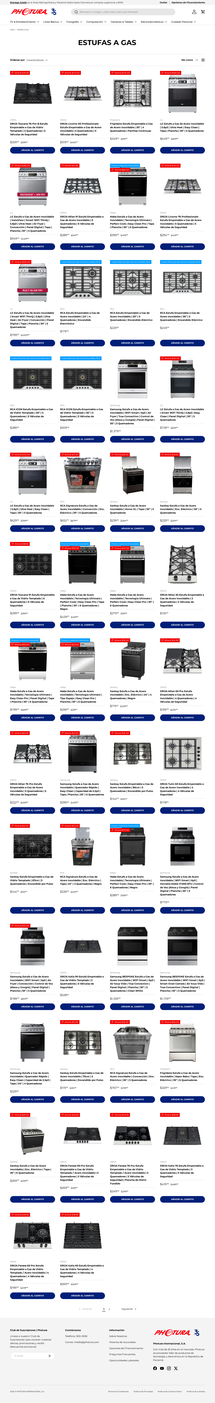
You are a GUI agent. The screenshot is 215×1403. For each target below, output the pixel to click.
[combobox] (123, 12)
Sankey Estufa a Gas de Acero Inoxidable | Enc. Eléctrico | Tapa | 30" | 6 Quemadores (30, 1169)
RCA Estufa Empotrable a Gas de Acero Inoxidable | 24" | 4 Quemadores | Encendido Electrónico (80, 318)
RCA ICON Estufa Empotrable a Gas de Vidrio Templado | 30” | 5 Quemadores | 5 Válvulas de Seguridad (31, 414)
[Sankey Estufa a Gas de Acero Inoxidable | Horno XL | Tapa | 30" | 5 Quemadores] (132, 475)
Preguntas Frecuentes (122, 1354)
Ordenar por (17, 59)
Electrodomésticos (152, 21)
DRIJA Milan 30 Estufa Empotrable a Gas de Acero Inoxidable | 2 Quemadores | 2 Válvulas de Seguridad (182, 600)
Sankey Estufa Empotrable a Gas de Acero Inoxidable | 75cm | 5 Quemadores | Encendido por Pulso (81, 1076)
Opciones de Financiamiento (188, 2)
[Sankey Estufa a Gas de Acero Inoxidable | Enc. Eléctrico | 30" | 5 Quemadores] (182, 475)
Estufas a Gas (22, 30)
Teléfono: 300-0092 (76, 1336)
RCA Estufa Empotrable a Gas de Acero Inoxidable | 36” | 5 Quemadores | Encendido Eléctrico (181, 316)
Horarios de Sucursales (122, 1342)
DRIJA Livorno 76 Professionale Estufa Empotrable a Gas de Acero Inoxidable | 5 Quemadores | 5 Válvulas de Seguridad (180, 222)
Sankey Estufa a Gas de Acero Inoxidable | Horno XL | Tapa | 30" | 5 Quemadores (132, 509)
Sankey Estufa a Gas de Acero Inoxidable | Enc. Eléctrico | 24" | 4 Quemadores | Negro (131, 695)
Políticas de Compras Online (170, 1391)
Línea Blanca (51, 21)
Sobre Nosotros (118, 1336)
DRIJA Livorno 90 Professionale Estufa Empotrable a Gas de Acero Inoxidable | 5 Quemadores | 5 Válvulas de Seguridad (81, 129)
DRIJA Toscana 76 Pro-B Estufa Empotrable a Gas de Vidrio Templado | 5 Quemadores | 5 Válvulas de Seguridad (29, 129)
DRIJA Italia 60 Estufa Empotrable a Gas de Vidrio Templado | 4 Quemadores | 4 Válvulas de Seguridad (82, 1271)
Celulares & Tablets (122, 21)
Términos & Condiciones (118, 1391)
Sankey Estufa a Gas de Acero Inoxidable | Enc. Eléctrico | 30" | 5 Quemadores (180, 509)
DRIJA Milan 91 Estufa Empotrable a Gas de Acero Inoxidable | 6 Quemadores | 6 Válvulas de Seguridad (82, 222)
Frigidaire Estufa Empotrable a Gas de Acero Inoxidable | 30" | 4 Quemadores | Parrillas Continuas (131, 127)
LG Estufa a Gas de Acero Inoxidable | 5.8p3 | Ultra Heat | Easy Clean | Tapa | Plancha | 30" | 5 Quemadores (182, 127)
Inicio (12, 30)
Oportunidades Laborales (124, 1360)
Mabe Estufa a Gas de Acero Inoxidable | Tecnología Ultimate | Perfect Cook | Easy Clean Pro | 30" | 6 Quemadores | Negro (132, 882)
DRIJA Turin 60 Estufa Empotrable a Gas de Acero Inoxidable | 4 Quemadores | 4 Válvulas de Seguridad (182, 789)
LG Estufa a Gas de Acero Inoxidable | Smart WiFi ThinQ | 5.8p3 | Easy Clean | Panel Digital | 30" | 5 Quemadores (182, 414)
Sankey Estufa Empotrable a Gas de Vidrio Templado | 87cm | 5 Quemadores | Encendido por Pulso (31, 880)
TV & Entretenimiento (23, 21)
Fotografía (72, 21)
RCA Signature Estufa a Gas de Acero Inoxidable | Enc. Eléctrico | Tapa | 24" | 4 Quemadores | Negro (81, 880)
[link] (85, 1309)
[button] (203, 11)
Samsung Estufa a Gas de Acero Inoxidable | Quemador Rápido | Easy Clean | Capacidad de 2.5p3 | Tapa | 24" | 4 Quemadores (30, 1078)
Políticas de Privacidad (143, 1391)
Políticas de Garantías (196, 1391)
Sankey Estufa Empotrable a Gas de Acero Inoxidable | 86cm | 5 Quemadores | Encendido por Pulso (131, 787)
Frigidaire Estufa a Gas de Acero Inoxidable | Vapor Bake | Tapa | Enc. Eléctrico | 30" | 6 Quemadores (182, 1076)
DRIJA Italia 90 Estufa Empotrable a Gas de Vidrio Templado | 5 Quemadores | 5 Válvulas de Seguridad (82, 982)
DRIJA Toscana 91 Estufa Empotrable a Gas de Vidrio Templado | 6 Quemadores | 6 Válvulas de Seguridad (32, 600)
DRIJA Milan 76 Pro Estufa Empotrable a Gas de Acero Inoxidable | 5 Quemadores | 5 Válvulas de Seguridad (28, 789)
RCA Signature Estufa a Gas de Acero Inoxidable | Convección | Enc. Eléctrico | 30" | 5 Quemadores (82, 509)
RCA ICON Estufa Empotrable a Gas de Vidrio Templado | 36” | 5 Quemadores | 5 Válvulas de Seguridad (81, 414)
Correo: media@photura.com (82, 1342)
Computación (94, 21)
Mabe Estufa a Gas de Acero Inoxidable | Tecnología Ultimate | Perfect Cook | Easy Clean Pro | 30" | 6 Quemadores (132, 600)
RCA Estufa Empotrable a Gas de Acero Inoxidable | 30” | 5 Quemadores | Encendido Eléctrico (131, 316)
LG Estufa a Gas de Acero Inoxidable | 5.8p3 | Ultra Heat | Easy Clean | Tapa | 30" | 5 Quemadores (32, 509)
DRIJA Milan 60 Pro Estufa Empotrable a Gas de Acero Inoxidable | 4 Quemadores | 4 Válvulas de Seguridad (178, 696)
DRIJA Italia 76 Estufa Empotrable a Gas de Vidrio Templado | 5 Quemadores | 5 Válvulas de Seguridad (182, 1171)
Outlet (163, 2)
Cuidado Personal (181, 21)
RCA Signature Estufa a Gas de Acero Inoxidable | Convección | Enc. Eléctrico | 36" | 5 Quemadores (132, 1076)
